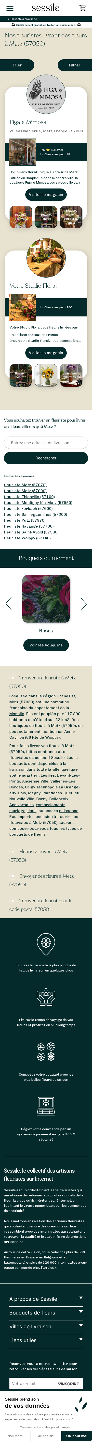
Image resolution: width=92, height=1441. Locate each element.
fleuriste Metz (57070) (25, 485)
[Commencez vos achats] (83, 9)
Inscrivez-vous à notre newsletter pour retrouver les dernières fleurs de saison (43, 1366)
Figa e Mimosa (28, 122)
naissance (69, 810)
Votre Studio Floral (33, 286)
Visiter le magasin (46, 194)
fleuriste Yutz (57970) (25, 520)
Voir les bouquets (46, 645)
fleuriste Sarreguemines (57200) (35, 514)
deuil (32, 810)
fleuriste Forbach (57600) (28, 508)
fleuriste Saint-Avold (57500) (31, 532)
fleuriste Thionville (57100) (29, 496)
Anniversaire (21, 804)
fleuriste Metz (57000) (25, 490)
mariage (17, 810)
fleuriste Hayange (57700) (29, 526)
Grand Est (66, 696)
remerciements (51, 804)
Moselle (16, 713)
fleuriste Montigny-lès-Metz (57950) (38, 502)
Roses (46, 631)
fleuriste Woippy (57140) (27, 538)
